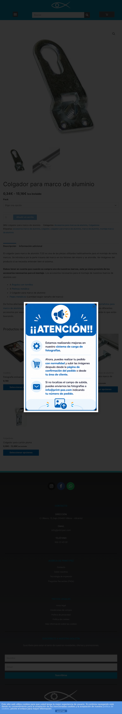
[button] (94, 306)
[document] (61, 357)
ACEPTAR (61, 711)
